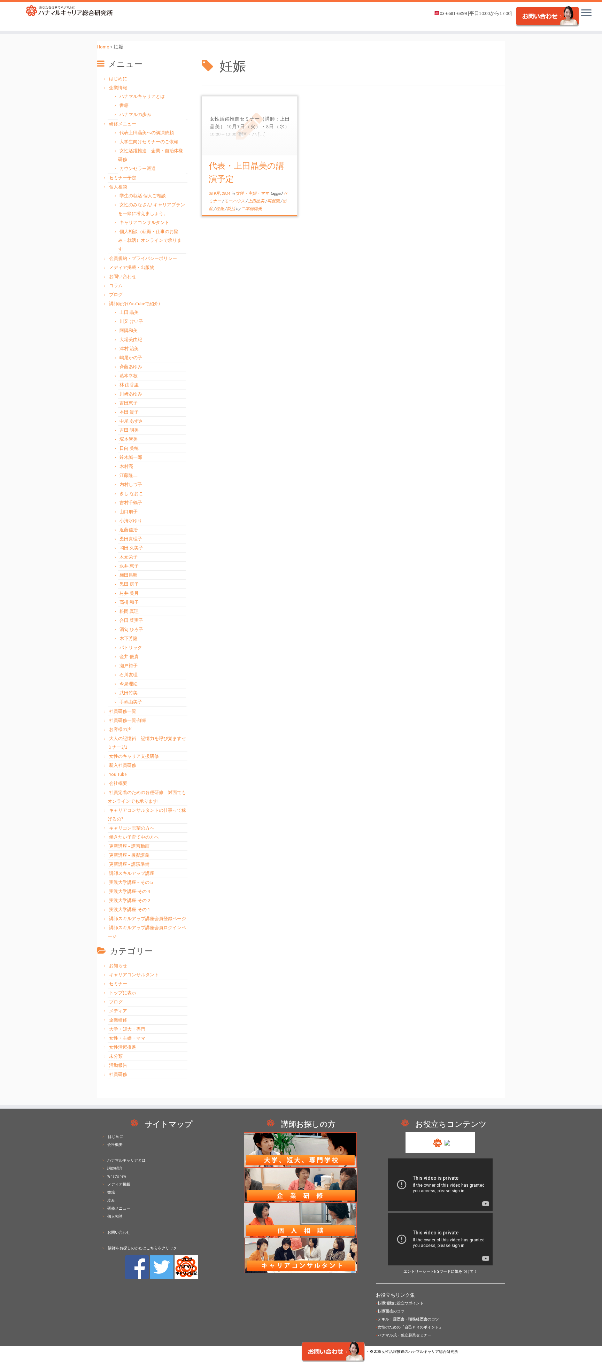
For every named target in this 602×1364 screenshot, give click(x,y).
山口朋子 (128, 512)
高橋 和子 (129, 602)
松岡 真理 (129, 611)
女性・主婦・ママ (127, 1038)
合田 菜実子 (131, 620)
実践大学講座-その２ (130, 900)
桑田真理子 (130, 539)
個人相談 (118, 187)
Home (103, 47)
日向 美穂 (129, 448)
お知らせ (118, 966)
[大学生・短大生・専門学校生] (301, 1149)
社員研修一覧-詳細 (128, 720)
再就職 (273, 200)
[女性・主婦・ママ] (301, 1184)
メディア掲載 (118, 1184)
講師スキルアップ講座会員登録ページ (147, 919)
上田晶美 (256, 200)
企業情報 (118, 88)
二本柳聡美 (251, 208)
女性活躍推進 (122, 1047)
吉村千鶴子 (130, 503)
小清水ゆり (130, 521)
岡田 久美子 (131, 548)
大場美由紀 (130, 339)
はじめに (118, 79)
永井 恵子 (129, 566)
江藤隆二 (128, 475)
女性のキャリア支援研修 (134, 756)
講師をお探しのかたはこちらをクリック (142, 1248)
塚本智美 (128, 439)
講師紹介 (115, 1168)
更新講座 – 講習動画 (129, 846)
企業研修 (118, 1020)
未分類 (116, 1056)
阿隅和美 (128, 330)
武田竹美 (128, 693)
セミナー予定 (122, 178)
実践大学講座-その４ (130, 891)
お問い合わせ (122, 276)
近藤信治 (128, 530)
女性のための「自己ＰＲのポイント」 (409, 1327)
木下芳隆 (128, 638)
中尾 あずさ (131, 421)
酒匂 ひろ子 (131, 629)
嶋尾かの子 (130, 358)
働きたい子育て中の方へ (134, 837)
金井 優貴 (129, 657)
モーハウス (235, 200)
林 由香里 (129, 385)
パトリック (130, 647)
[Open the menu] (586, 13)
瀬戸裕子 (128, 666)
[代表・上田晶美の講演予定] (249, 126)
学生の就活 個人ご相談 (142, 196)
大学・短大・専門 (127, 1029)
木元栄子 (128, 557)
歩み (111, 1200)
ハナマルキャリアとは (142, 96)
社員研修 (118, 1074)
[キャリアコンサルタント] (301, 1255)
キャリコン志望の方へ (131, 828)
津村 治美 (129, 349)
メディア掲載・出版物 (131, 267)
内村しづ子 (130, 484)
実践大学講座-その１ (130, 909)
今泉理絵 (128, 684)
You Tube (117, 774)
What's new (116, 1176)
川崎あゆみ (130, 394)
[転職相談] (301, 1219)
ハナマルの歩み (135, 114)
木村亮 (126, 466)
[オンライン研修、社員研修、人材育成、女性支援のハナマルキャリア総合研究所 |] (69, 10)
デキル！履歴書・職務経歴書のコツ (407, 1319)
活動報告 (118, 1065)
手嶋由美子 (130, 702)
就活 (231, 208)
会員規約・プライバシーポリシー (143, 258)
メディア (118, 1011)
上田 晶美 (129, 312)
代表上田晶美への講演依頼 (146, 133)
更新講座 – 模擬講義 (129, 855)
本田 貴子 (129, 412)
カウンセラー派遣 (137, 168)
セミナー (118, 984)
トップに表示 (122, 993)
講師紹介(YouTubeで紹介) (134, 304)
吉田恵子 (128, 403)
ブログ (116, 295)
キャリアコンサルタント (144, 222)
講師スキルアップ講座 (131, 873)
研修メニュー (122, 124)
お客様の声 (120, 729)
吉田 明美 (129, 430)
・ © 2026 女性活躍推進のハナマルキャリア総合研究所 (411, 1351)
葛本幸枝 (128, 376)
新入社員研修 (122, 765)
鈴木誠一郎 (130, 457)
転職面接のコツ (390, 1311)
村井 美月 (129, 593)
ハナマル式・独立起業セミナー (403, 1335)
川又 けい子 (131, 321)
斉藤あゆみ (130, 367)
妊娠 (220, 208)
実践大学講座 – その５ (131, 882)
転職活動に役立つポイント (400, 1303)
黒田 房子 (129, 584)
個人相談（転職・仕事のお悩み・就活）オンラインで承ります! (150, 240)
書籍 (124, 105)
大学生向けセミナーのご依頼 (148, 142)
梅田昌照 (128, 575)
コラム (116, 285)
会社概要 (118, 783)
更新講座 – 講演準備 (129, 864)
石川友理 (128, 675)
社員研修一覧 (122, 711)
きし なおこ (131, 493)
